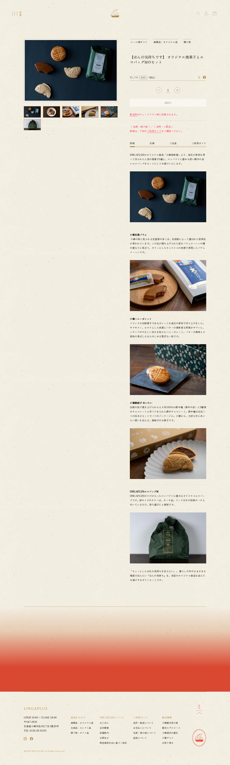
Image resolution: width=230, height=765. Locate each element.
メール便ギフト (139, 42)
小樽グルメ (167, 737)
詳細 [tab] (132, 143)
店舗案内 (104, 732)
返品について (140, 737)
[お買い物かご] (215, 13)
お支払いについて (142, 727)
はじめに (104, 722)
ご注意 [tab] (173, 143)
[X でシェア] (199, 77)
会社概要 (104, 727)
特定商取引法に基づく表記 (113, 742)
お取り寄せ (167, 742)
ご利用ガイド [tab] (199, 143)
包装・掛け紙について (144, 732)
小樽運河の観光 (170, 732)
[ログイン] (206, 13)
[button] (198, 13)
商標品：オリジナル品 (165, 42)
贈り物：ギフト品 (80, 732)
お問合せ (104, 737)
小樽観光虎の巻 (170, 722)
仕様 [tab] (152, 143)
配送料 (133, 114)
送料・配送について (143, 722)
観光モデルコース (171, 727)
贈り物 (187, 42)
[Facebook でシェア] (204, 77)
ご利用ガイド (154, 131)
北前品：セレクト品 (81, 727)
